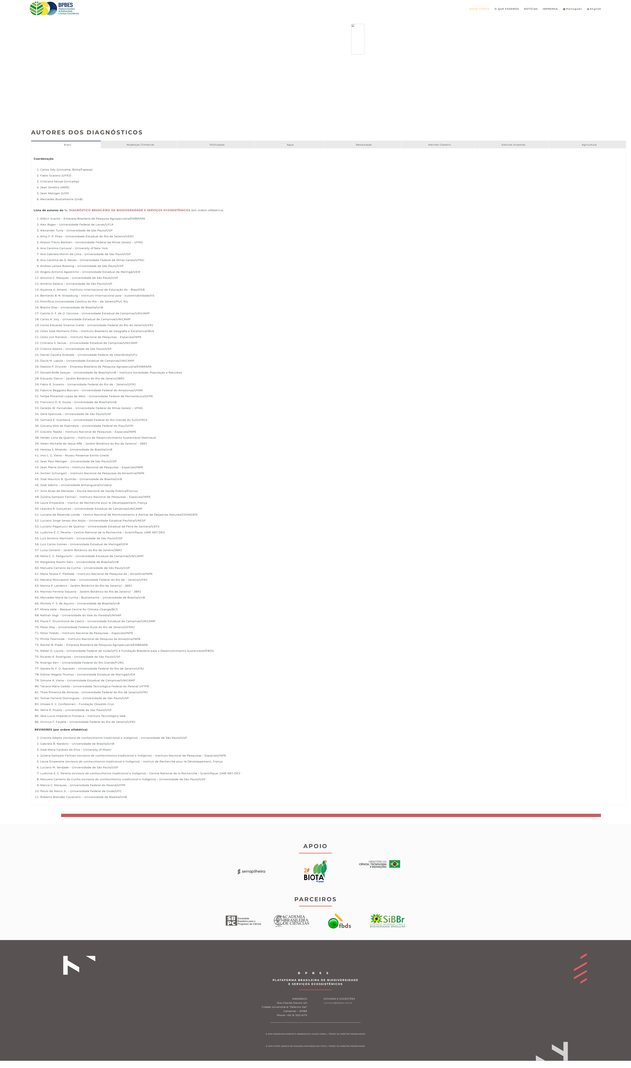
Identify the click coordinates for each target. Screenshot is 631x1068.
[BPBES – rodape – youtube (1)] (346, 1011)
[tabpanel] (328, 480)
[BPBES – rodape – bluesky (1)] (326, 1011)
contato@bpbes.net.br (338, 1002)
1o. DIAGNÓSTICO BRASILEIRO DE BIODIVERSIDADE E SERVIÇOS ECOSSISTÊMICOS (127, 210)
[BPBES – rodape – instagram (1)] (336, 1011)
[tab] (66, 144)
